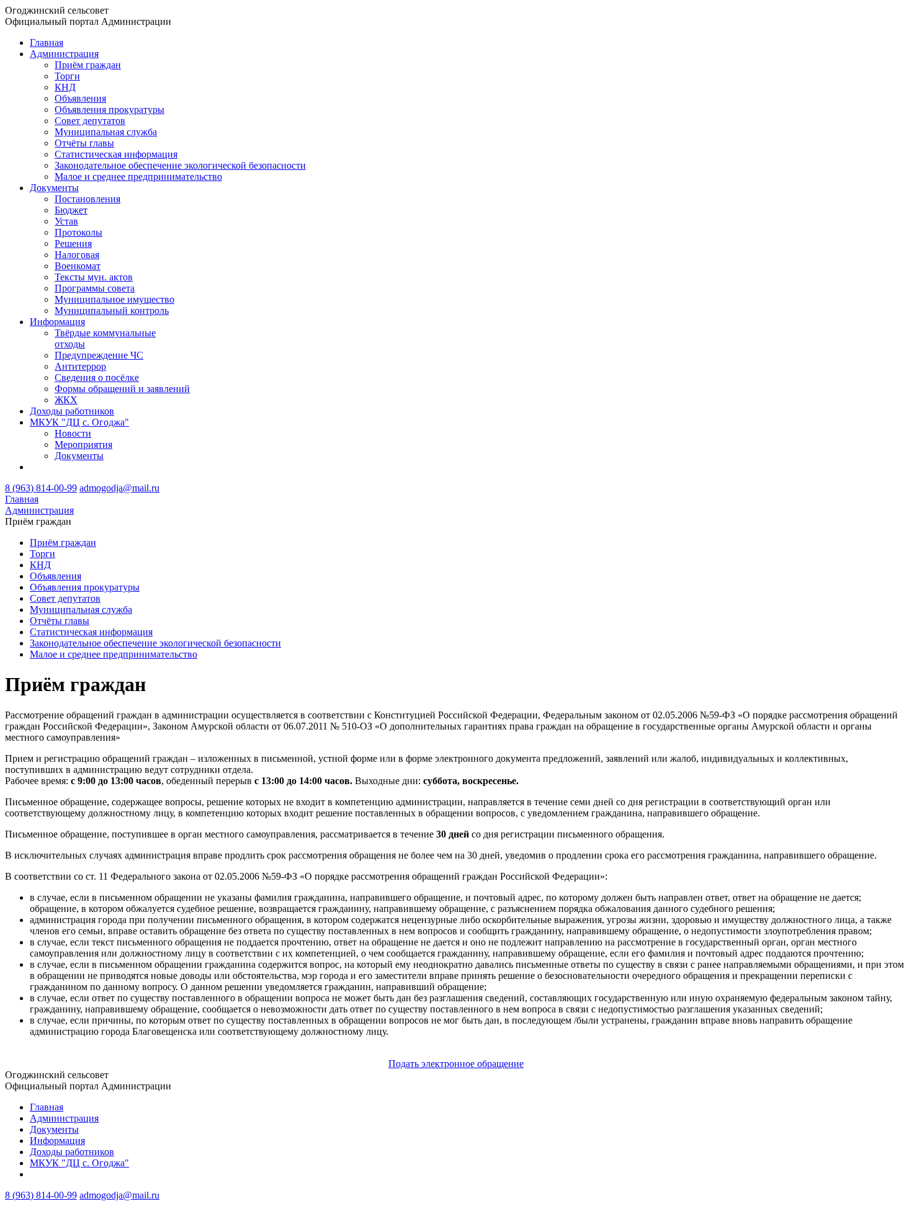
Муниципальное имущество (114, 299)
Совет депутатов (90, 120)
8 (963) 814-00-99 (41, 488)
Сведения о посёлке (97, 377)
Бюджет (71, 210)
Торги (67, 76)
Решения (73, 243)
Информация (57, 321)
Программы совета (95, 288)
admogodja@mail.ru (119, 488)
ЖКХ (66, 400)
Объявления (80, 98)
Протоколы (78, 232)
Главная (46, 42)
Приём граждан (88, 65)
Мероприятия (83, 444)
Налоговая (77, 254)
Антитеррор (80, 366)
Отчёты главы (84, 143)
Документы (54, 187)
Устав (66, 221)
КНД (65, 87)
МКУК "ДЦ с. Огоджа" (79, 422)
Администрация (64, 53)
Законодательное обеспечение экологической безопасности (180, 165)
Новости (73, 433)
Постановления (87, 199)
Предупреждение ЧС (99, 355)
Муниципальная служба (106, 132)
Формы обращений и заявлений (122, 388)
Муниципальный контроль (112, 310)
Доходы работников (72, 411)
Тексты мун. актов (94, 277)
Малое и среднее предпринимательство (138, 176)
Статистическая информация (116, 154)
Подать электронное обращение (456, 1063)
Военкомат (78, 266)
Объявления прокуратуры (109, 109)
